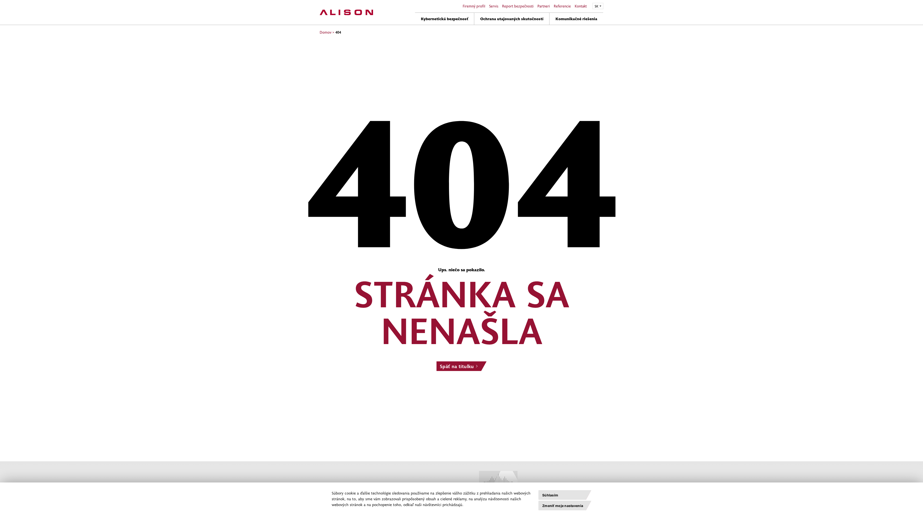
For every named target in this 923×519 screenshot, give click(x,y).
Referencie (562, 6)
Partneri (543, 6)
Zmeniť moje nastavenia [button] (562, 506)
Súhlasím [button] (550, 495)
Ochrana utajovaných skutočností (511, 18)
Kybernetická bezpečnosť (444, 18)
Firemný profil (474, 6)
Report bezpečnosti (518, 6)
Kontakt (581, 6)
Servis (493, 6)
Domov (325, 32)
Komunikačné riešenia (576, 18)
